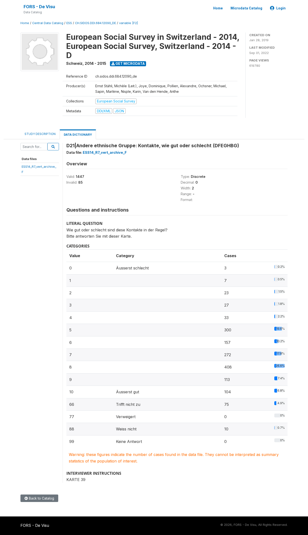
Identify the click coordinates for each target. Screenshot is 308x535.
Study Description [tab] (40, 134)
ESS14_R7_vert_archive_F (105, 152)
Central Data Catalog (47, 23)
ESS (69, 23)
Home (218, 8)
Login (281, 8)
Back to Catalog (41, 498)
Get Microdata (130, 63)
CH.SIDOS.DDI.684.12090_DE (95, 23)
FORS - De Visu (39, 6)
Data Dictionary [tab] (78, 134)
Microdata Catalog (246, 8)
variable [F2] (128, 23)
